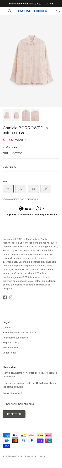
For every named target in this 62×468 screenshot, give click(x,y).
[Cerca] (11, 11)
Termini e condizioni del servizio (20, 332)
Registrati (14, 414)
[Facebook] (5, 297)
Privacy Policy (10, 347)
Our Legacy (12, 147)
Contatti (7, 327)
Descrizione (10, 166)
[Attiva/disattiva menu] (4, 11)
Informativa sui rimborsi (15, 337)
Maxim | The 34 (15, 456)
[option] (31, 61)
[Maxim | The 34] (32, 11)
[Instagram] (11, 297)
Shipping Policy (11, 342)
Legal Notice (9, 352)
